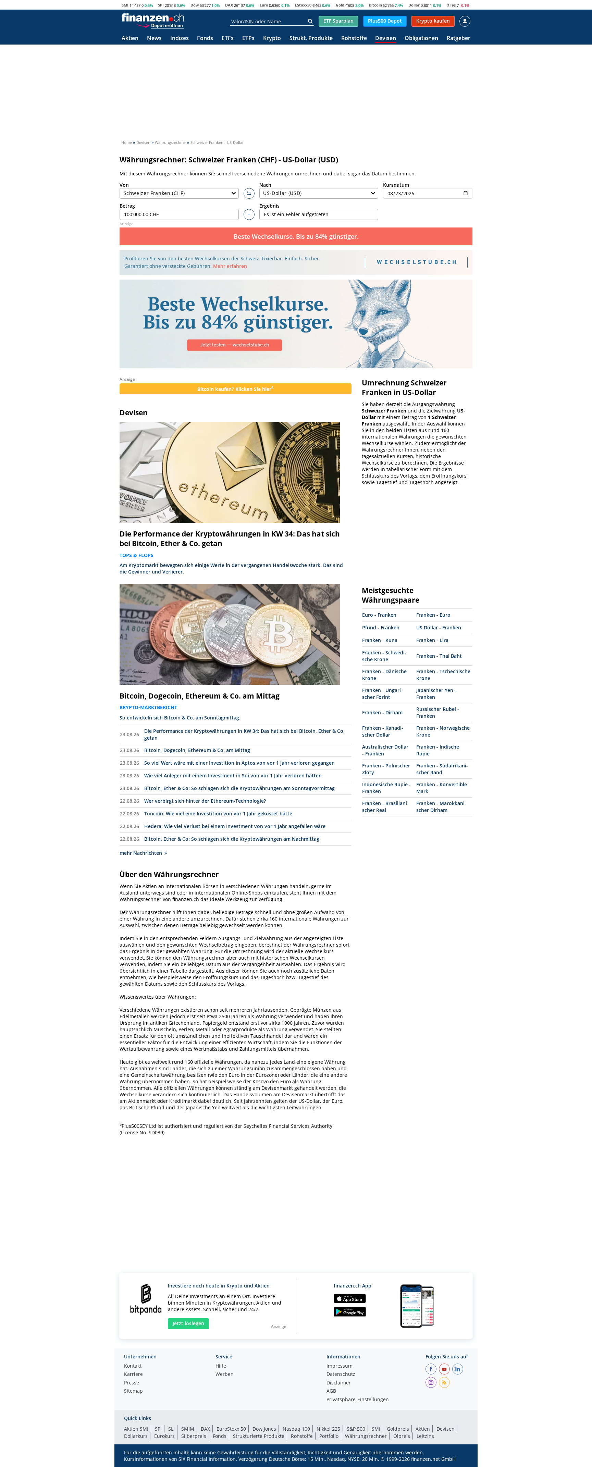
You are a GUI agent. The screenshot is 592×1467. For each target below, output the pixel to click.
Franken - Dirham (382, 712)
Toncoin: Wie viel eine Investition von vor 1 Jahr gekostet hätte (218, 813)
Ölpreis (401, 1436)
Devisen (385, 38)
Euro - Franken (379, 615)
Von (124, 185)
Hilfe (220, 1366)
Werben (224, 1374)
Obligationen (421, 38)
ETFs (228, 38)
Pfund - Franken (380, 627)
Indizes (179, 38)
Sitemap (133, 1391)
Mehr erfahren (230, 266)
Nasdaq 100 (296, 1429)
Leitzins (425, 1436)
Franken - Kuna (379, 640)
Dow (194, 5)
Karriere (133, 1374)
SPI (161, 5)
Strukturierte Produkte (258, 1436)
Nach (265, 185)
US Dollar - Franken (438, 627)
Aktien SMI (136, 1429)
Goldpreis (398, 1429)
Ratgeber (458, 38)
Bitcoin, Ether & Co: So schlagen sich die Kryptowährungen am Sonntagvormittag (239, 788)
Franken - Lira (432, 640)
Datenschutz (340, 1374)
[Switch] (249, 193)
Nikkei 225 (328, 1429)
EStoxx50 (303, 5)
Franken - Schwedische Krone (384, 656)
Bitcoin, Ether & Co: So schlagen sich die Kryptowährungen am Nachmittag (231, 839)
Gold (340, 5)
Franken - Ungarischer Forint (382, 693)
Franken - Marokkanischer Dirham (441, 806)
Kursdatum (396, 185)
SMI (125, 5)
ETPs (248, 38)
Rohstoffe (354, 38)
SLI (171, 1429)
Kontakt (132, 1366)
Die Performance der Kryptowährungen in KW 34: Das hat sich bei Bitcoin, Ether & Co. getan (230, 538)
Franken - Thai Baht (439, 656)
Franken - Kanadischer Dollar (382, 731)
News (154, 38)
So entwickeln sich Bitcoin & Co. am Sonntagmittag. (180, 717)
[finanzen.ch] (153, 17)
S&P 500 (356, 1429)
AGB (331, 1391)
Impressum (339, 1366)
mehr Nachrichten (141, 853)
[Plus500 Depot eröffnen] (160, 25)
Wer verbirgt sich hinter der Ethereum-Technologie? (205, 801)
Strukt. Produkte (311, 38)
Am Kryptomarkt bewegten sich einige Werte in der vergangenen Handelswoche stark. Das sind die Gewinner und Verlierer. (231, 568)
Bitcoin (375, 5)
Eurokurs (164, 1436)
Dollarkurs (136, 1436)
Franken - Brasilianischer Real (385, 806)
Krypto (272, 38)
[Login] (464, 21)
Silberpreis (193, 1436)
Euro (264, 5)
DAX (229, 5)
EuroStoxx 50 (231, 1429)
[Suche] (310, 21)
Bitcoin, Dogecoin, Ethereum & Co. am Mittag (200, 696)
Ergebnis (269, 205)
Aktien (130, 38)
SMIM (187, 1429)
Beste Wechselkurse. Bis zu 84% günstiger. (296, 236)
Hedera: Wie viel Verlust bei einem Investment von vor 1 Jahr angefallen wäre (234, 826)
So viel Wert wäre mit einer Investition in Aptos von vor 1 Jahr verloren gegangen (239, 763)
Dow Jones (264, 1429)
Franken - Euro (433, 615)
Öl (448, 5)
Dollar (414, 5)
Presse (131, 1383)
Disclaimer (338, 1383)
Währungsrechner (366, 1436)
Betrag (127, 205)
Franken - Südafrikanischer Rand (442, 769)
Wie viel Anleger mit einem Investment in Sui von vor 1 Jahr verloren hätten (233, 775)
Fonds (205, 38)
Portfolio (328, 1436)
